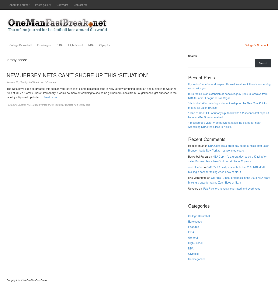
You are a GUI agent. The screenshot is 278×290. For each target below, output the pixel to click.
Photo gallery (43, 5)
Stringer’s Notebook (257, 45)
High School (75, 45)
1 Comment (50, 82)
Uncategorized (197, 259)
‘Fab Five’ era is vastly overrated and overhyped (231, 188)
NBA (91, 45)
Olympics (104, 45)
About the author (19, 5)
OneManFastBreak (58, 24)
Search (192, 56)
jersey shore (47, 104)
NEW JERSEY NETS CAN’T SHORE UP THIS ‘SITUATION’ (77, 75)
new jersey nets (82, 104)
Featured (193, 227)
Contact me (81, 5)
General (21, 104)
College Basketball (20, 45)
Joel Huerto (195, 167)
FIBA (60, 45)
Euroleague (44, 45)
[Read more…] (51, 97)
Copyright (62, 5)
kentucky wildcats (64, 104)
